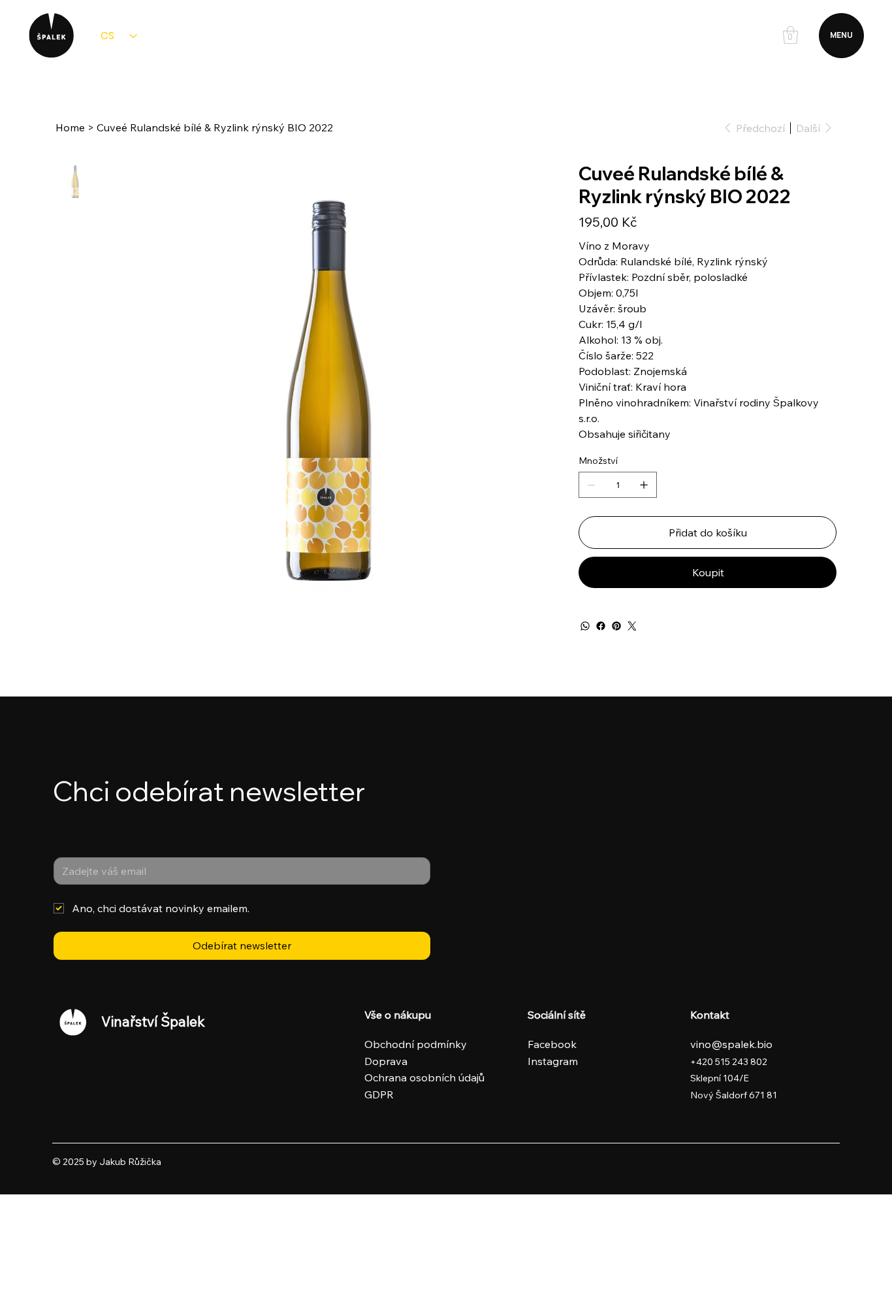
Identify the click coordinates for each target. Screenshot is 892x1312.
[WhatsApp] (585, 625)
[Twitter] (632, 625)
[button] (790, 35)
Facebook (553, 1044)
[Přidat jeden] (644, 485)
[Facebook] (600, 625)
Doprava (385, 1061)
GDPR (379, 1094)
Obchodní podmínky (415, 1044)
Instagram (554, 1061)
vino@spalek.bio (731, 1044)
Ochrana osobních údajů (424, 1077)
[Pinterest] (616, 625)
